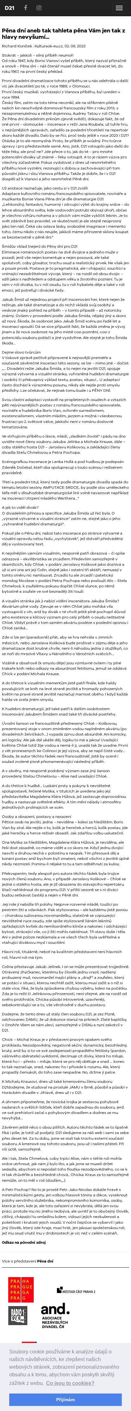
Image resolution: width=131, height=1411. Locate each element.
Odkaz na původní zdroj (24, 1242)
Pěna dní (45, 1261)
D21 (9, 7)
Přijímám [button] (65, 1399)
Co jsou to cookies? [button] (70, 1383)
